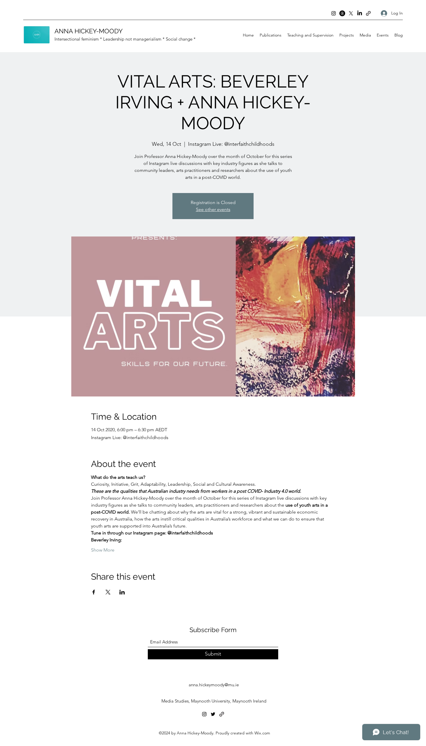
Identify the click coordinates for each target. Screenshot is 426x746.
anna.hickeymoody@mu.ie (214, 684)
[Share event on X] (108, 592)
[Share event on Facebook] (94, 592)
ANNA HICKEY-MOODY (88, 31)
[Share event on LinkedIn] (122, 592)
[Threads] (342, 13)
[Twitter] (213, 714)
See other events (213, 209)
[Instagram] (333, 13)
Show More (102, 550)
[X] (351, 13)
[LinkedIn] (360, 13)
